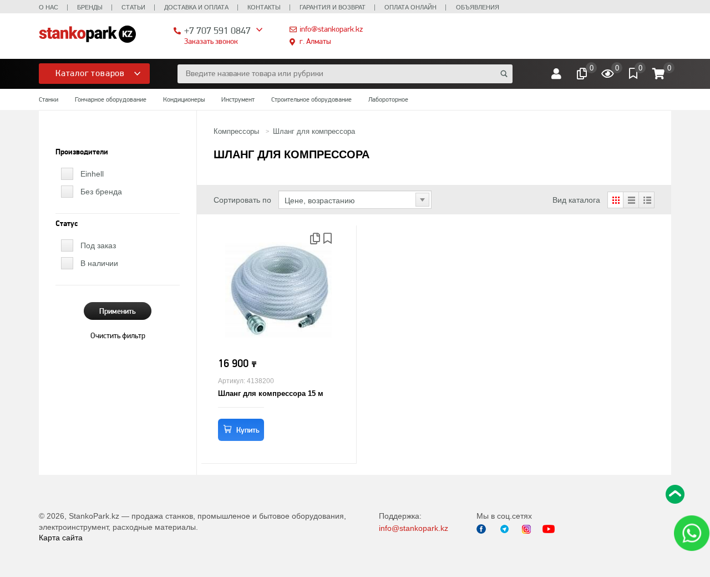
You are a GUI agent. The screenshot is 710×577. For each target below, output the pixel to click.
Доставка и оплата (196, 7)
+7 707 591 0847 (217, 30)
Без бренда (101, 191)
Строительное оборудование (311, 99)
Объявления (477, 7)
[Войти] (556, 74)
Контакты (264, 7)
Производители (81, 152)
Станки (48, 99)
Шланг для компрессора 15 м (270, 393)
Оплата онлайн (410, 7)
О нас (48, 7)
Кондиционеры (184, 99)
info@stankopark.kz (331, 28)
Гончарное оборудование (110, 99)
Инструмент (238, 99)
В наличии (99, 263)
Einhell (92, 173)
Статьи (133, 7)
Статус (66, 223)
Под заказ (98, 245)
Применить (117, 311)
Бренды (90, 7)
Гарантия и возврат (333, 7)
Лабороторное (388, 99)
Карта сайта (61, 537)
